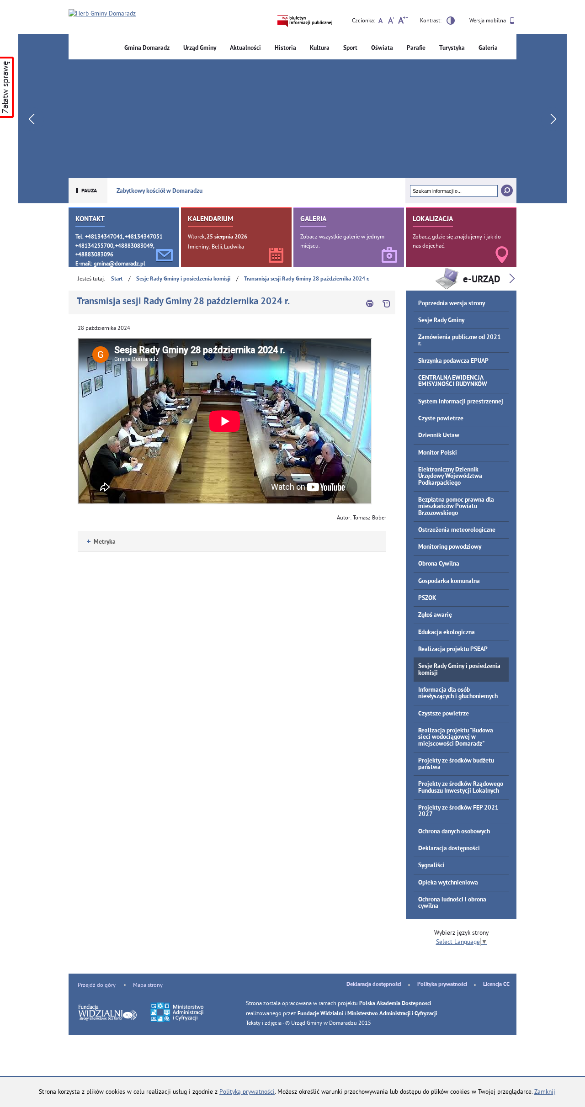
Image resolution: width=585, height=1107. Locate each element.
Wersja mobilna (488, 20)
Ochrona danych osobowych (454, 832)
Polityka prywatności (442, 984)
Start (116, 279)
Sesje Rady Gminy (441, 320)
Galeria (488, 48)
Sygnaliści (431, 865)
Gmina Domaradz (147, 48)
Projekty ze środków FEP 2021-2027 (459, 811)
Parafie (416, 48)
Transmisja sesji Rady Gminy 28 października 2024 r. (306, 279)
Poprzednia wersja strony (451, 303)
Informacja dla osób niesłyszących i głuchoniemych (458, 693)
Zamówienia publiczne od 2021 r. (459, 341)
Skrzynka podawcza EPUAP (453, 361)
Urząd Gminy (199, 48)
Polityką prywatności (247, 1092)
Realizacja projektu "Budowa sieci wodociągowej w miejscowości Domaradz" (455, 737)
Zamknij (544, 1092)
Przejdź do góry (97, 984)
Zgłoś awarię (435, 615)
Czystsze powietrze (443, 714)
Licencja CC (496, 984)
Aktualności (245, 48)
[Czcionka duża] (403, 21)
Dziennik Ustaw (438, 436)
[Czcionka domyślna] (380, 21)
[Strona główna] (102, 13)
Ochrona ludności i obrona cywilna (452, 903)
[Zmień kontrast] (450, 22)
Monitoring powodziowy (449, 547)
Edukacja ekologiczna (446, 632)
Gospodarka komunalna (449, 581)
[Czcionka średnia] (391, 21)
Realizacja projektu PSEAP (453, 649)
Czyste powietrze (440, 419)
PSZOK (427, 598)
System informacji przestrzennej (460, 402)
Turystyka (452, 48)
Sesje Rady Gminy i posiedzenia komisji (183, 279)
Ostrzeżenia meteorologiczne (456, 530)
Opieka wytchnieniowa (448, 883)
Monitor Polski (437, 453)
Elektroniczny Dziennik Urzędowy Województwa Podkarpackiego (450, 476)
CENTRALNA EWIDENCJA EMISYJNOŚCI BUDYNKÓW (452, 381)
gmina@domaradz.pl (119, 263)
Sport (350, 48)
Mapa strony (148, 984)
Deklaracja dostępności (449, 849)
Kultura (320, 48)
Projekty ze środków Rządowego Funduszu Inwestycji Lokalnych (460, 787)
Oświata (382, 48)
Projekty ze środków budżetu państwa (456, 764)
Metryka (101, 542)
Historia (285, 48)
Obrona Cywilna (438, 564)
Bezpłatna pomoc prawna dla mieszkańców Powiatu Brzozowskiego (456, 506)
